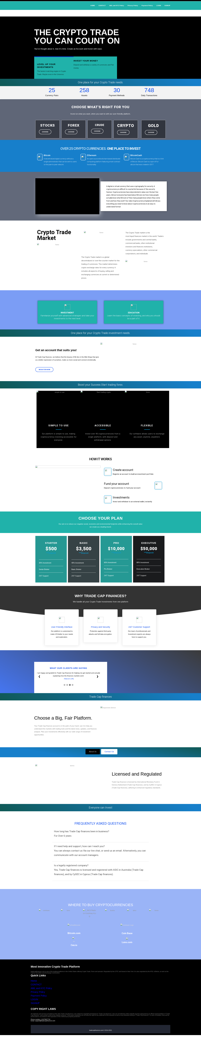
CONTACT (36, 984)
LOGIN (34, 999)
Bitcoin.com (74, 933)
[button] (45, 131)
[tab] (100, 835)
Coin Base (127, 933)
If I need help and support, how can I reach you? (79, 846)
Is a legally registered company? (71, 865)
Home (34, 981)
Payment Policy (39, 995)
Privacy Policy (38, 992)
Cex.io (74, 945)
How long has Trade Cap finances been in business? (81, 831)
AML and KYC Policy (41, 988)
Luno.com (127, 942)
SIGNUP (35, 1003)
